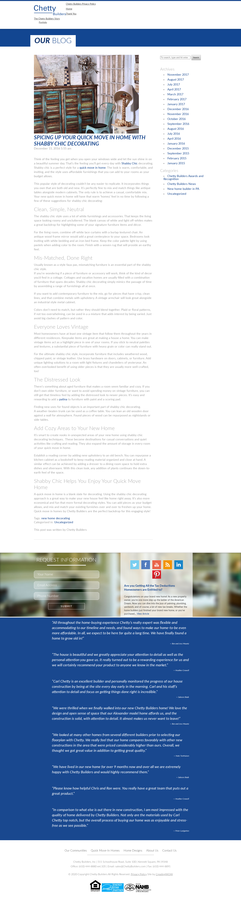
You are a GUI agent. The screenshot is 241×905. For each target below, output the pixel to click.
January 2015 (176, 163)
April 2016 (174, 138)
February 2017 (176, 99)
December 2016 (178, 109)
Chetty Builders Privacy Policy (81, 4)
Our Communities (76, 850)
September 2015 (178, 153)
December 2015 (178, 148)
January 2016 (176, 143)
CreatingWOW (164, 874)
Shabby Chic (129, 163)
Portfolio (43, 22)
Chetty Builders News (181, 184)
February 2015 (176, 158)
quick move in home (93, 167)
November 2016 (178, 114)
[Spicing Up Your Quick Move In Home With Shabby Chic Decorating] (86, 132)
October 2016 (176, 119)
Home (69, 9)
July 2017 (173, 84)
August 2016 (175, 128)
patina (63, 399)
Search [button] (196, 57)
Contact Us (169, 850)
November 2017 (178, 74)
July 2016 (173, 133)
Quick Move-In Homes (105, 850)
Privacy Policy (139, 874)
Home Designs (133, 850)
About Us (152, 850)
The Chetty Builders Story (47, 19)
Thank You (71, 14)
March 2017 (175, 94)
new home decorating (55, 518)
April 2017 (174, 89)
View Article (143, 614)
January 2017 (176, 104)
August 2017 (175, 79)
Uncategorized (63, 522)
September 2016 (178, 124)
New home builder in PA (183, 189)
